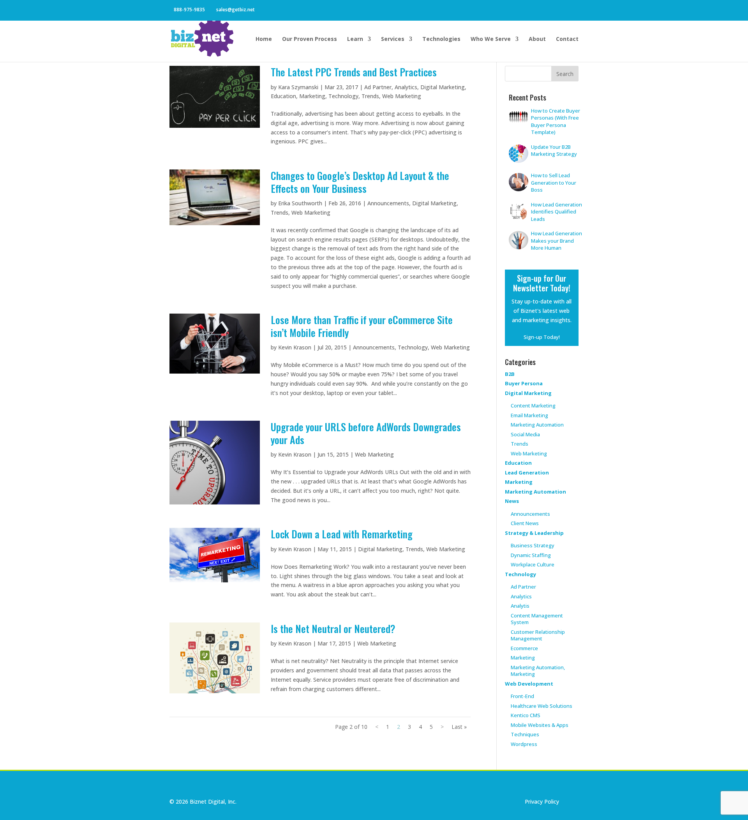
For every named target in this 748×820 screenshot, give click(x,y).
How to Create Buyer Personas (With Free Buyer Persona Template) (555, 121)
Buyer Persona (524, 383)
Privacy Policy (542, 801)
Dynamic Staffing (531, 555)
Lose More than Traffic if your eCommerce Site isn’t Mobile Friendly (362, 326)
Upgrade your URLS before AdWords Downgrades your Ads (366, 433)
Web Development (529, 683)
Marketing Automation (537, 424)
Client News (525, 523)
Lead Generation (527, 472)
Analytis (520, 605)
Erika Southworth (300, 203)
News (512, 500)
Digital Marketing (442, 87)
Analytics (406, 87)
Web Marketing (401, 96)
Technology (343, 96)
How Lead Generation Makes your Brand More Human (556, 240)
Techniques (525, 734)
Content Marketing (533, 405)
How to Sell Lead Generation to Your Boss (553, 182)
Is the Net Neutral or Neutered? (333, 628)
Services (392, 39)
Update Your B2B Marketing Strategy (554, 150)
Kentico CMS (525, 715)
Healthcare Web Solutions (541, 705)
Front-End (522, 696)
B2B (510, 373)
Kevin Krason (294, 347)
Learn (355, 39)
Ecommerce (524, 648)
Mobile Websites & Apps (539, 724)
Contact (567, 39)
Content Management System (537, 619)
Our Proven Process (309, 39)
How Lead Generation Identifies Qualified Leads (556, 211)
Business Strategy (532, 545)
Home (264, 39)
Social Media (525, 434)
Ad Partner (378, 87)
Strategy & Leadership (534, 532)
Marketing (312, 96)
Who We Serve (491, 39)
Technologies (441, 39)
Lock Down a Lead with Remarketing (342, 533)
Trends (370, 96)
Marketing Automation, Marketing (538, 671)
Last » (459, 726)
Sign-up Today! (542, 336)
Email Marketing (529, 415)
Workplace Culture (532, 564)
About (537, 39)
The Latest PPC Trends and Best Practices (354, 71)
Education (283, 96)
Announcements (388, 203)
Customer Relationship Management (538, 635)
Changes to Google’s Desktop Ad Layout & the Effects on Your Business (360, 182)
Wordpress (524, 744)
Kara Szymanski (298, 87)
